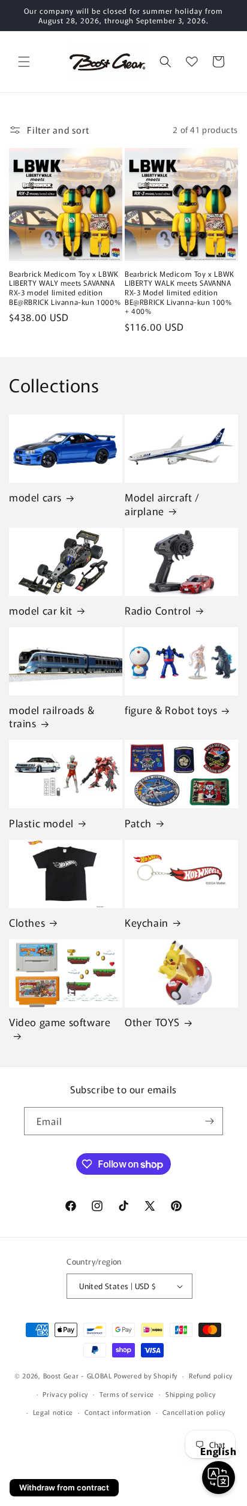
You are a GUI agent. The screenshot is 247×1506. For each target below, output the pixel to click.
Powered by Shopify (146, 1375)
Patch (138, 823)
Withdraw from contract (64, 1487)
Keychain (146, 922)
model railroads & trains (51, 716)
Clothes (27, 922)
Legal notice (53, 1412)
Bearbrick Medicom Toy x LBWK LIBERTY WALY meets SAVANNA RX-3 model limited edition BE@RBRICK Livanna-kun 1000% (65, 287)
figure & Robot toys (171, 709)
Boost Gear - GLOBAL (77, 1375)
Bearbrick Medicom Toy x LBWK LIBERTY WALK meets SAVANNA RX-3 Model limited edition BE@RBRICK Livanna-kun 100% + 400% (179, 292)
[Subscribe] (209, 1121)
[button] (24, 62)
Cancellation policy (193, 1412)
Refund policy (211, 1375)
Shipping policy (190, 1394)
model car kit (41, 610)
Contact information (118, 1412)
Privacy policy (65, 1394)
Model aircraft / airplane (162, 504)
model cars (35, 497)
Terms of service (127, 1394)
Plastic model (41, 823)
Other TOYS (152, 1022)
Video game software (59, 1022)
